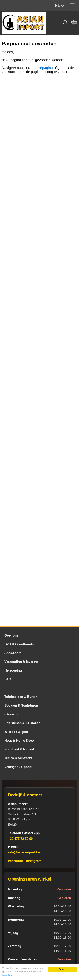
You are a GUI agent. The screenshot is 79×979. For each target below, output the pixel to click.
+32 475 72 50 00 (20, 839)
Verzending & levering (21, 661)
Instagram (33, 861)
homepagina (43, 68)
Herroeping (13, 670)
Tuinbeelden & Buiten (20, 697)
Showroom (12, 653)
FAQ (7, 679)
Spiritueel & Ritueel (19, 749)
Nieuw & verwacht (18, 758)
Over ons (11, 635)
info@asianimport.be (24, 852)
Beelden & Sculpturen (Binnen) (21, 710)
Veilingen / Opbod (18, 767)
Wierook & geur (16, 732)
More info (7, 975)
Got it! (62, 969)
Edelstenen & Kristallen (22, 723)
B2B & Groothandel (19, 644)
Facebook (15, 861)
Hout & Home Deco (19, 740)
